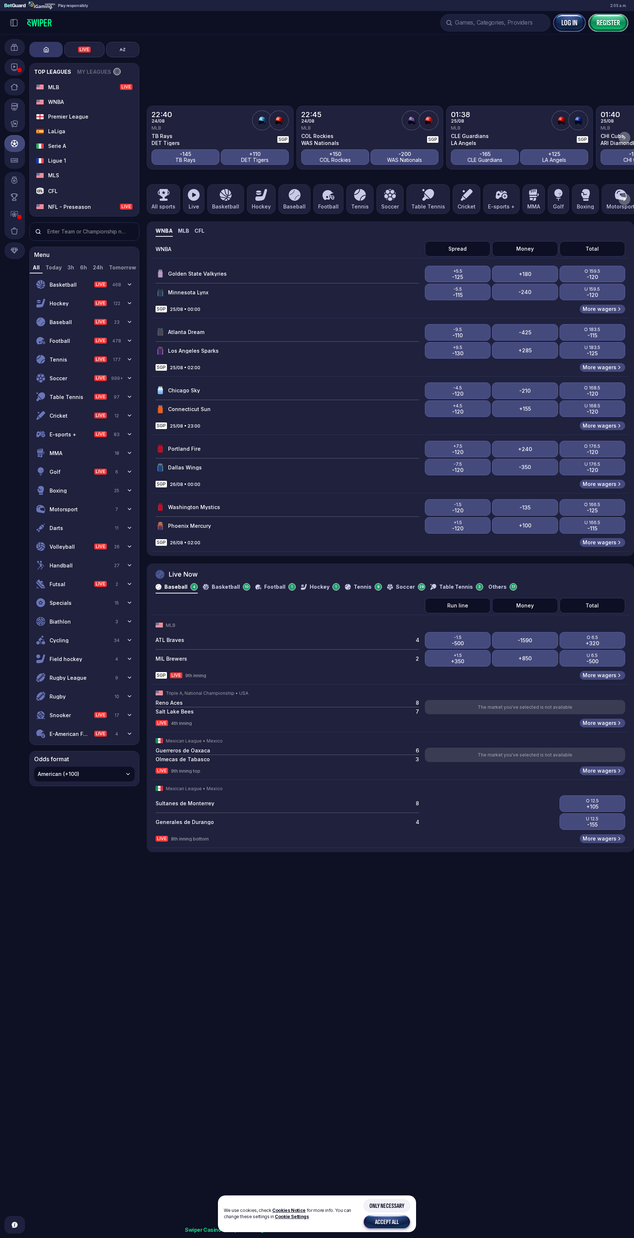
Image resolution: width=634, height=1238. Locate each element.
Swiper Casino (203, 1230)
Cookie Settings (292, 1216)
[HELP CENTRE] (14, 1225)
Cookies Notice (289, 1210)
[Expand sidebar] (14, 22)
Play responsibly (73, 5)
